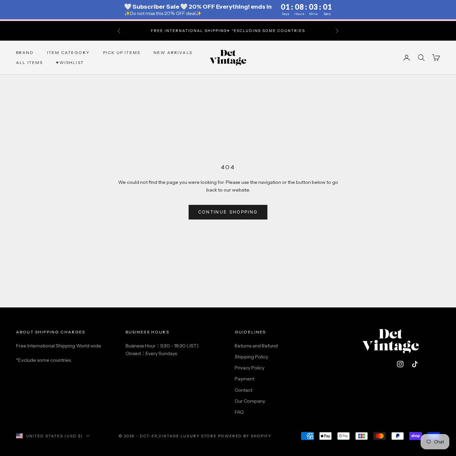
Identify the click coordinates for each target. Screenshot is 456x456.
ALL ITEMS (29, 62)
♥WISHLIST (69, 62)
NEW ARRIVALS (173, 52)
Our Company (250, 401)
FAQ (239, 412)
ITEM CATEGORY (68, 52)
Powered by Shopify (245, 436)
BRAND (25, 52)
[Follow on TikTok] (415, 364)
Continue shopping (228, 212)
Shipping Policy (251, 357)
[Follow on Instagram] (400, 364)
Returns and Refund (256, 346)
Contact (243, 390)
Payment (244, 379)
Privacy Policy (249, 368)
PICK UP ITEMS (121, 52)
